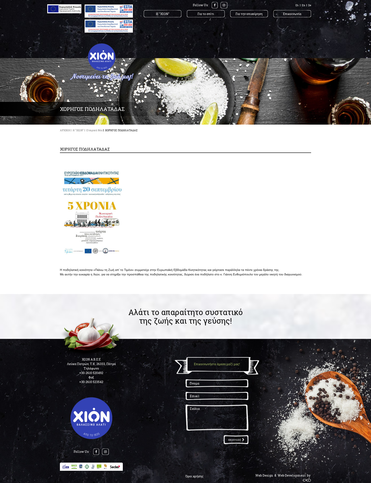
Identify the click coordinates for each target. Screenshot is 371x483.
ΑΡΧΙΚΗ (65, 130)
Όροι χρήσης (195, 476)
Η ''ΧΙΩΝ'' (162, 14)
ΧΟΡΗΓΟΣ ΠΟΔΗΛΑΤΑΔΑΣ (121, 130)
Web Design (264, 475)
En (303, 5)
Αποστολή (234, 439)
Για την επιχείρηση (249, 14)
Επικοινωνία (292, 14)
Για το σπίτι (206, 14)
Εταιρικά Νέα (94, 130)
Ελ (297, 5)
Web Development (292, 475)
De (309, 5)
